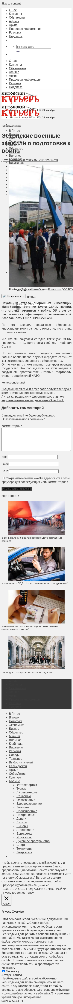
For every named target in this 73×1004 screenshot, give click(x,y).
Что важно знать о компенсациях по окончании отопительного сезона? (29, 627)
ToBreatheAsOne (32, 289)
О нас (13, 10)
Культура (15, 777)
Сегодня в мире (13, 126)
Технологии (24, 848)
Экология (23, 807)
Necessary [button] (8, 967)
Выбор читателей (21, 762)
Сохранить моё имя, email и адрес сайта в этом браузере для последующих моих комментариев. (35, 480)
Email (5, 464)
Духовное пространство (33, 841)
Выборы (22, 826)
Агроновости (25, 829)
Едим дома (24, 833)
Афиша (14, 21)
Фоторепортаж (26, 784)
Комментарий (11, 426)
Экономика (16, 725)
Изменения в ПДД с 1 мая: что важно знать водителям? (34, 583)
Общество (16, 732)
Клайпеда (15, 743)
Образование (25, 799)
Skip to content (11, 3)
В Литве (14, 130)
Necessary (12, 971)
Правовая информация (25, 28)
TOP (3, 126)
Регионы (15, 751)
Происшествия (26, 811)
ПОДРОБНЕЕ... (36, 888)
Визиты (21, 822)
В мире (14, 717)
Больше (14, 781)
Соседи (14, 755)
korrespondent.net (13, 382)
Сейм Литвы (17, 773)
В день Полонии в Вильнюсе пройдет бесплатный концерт (31, 539)
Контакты (15, 13)
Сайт (4, 471)
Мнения (14, 736)
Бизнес (14, 728)
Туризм (21, 788)
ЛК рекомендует (27, 792)
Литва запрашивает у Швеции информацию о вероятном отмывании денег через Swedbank (32, 398)
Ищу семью (24, 837)
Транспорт (16, 758)
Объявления (17, 17)
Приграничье (25, 814)
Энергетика (24, 852)
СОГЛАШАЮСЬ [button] (13, 888)
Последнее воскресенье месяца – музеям (27, 672)
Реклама (15, 32)
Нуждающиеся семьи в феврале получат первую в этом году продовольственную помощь (36, 390)
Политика (15, 721)
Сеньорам (23, 796)
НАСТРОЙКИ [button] (57, 888)
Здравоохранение (29, 803)
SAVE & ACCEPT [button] (12, 1001)
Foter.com (54, 289)
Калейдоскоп (18, 766)
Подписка (15, 36)
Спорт (20, 844)
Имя (4, 456)
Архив (13, 25)
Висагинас (16, 162)
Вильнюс (15, 155)
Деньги (21, 818)
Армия (13, 770)
